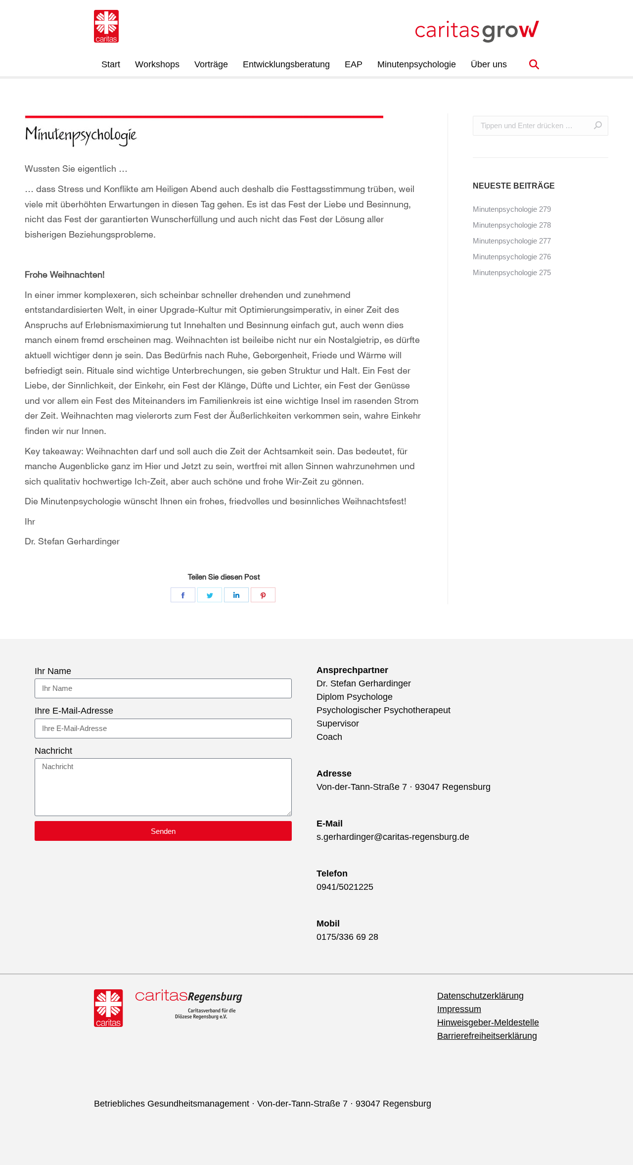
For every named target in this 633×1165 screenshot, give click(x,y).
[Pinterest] (263, 594)
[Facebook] (183, 594)
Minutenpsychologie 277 (512, 241)
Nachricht (53, 751)
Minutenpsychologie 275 (512, 272)
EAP (353, 64)
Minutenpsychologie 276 (512, 256)
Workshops (157, 64)
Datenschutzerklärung (480, 996)
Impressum (459, 1009)
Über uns (489, 64)
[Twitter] (209, 594)
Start (110, 64)
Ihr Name (53, 671)
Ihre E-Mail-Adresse (74, 711)
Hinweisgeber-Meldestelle (488, 1022)
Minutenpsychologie (416, 64)
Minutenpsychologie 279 (512, 209)
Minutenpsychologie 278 (512, 225)
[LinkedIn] (236, 594)
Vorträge (211, 64)
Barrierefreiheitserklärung (487, 1036)
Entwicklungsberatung (286, 64)
